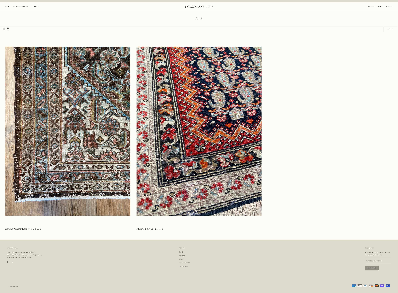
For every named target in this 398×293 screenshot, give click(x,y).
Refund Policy (183, 266)
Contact (181, 259)
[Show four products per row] (8, 29)
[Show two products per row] (4, 29)
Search (380, 6)
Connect (35, 6)
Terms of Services (184, 263)
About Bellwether (20, 6)
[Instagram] (12, 262)
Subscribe (372, 268)
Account (371, 6)
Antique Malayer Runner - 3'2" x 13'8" (23, 229)
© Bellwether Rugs (13, 286)
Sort (390, 29)
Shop (7, 6)
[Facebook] (7, 262)
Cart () (389, 6)
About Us (182, 256)
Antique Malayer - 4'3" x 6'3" (150, 229)
